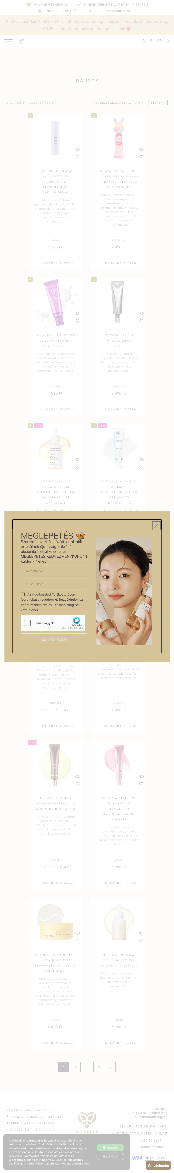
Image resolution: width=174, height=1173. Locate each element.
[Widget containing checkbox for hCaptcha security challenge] (53, 623)
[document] (87, 586)
